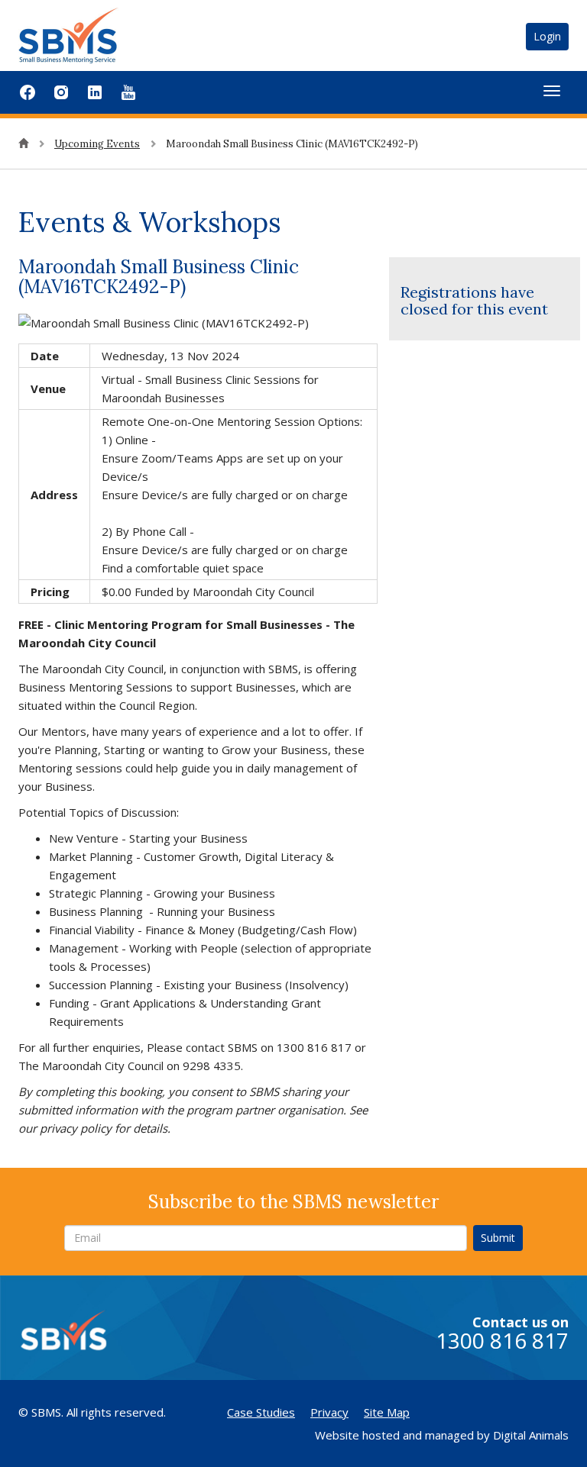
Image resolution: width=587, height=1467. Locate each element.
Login (547, 36)
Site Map (387, 1412)
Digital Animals (531, 1435)
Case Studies (261, 1412)
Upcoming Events (97, 143)
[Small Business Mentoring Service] (87, 34)
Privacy (329, 1412)
